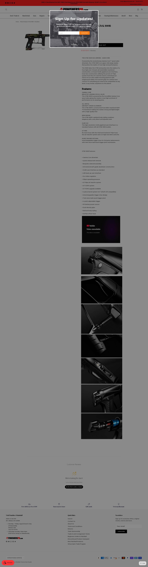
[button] (96, 13)
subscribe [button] (84, 33)
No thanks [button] (74, 44)
